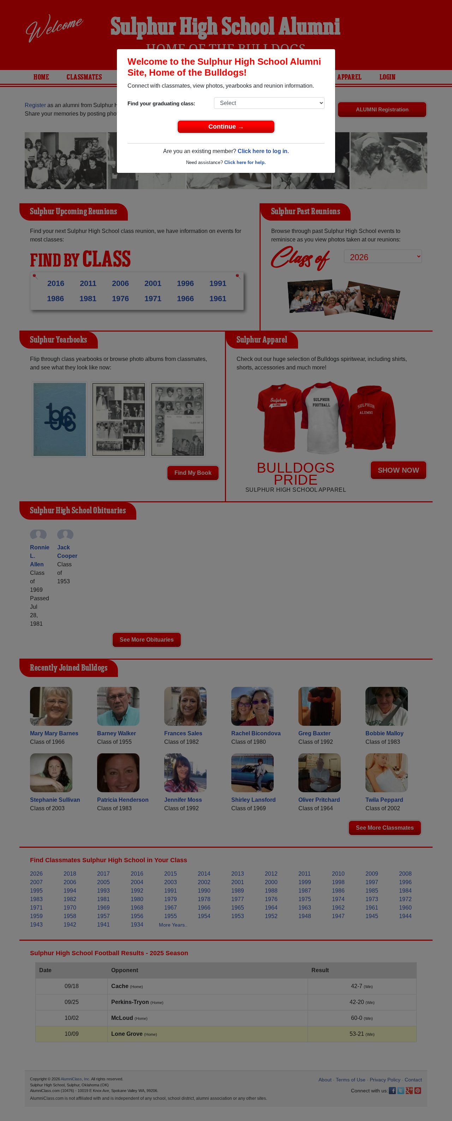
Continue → (226, 126)
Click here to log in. (263, 151)
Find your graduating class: (161, 103)
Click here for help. (245, 162)
